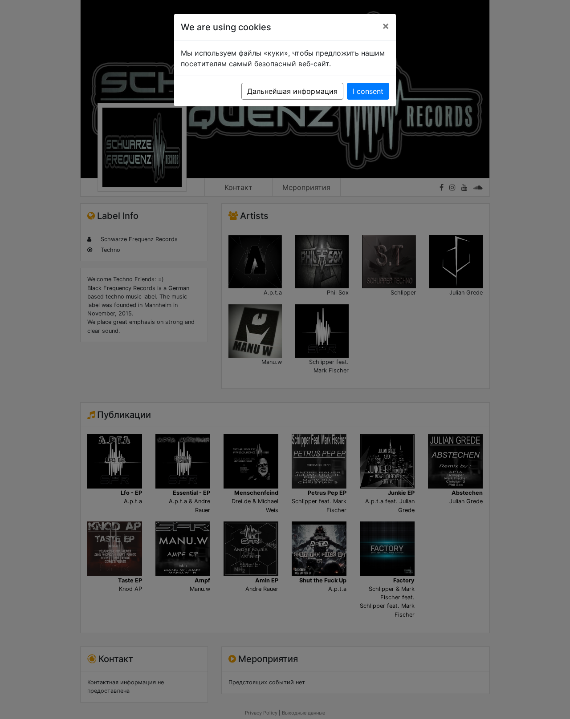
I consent (368, 91)
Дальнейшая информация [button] (292, 91)
